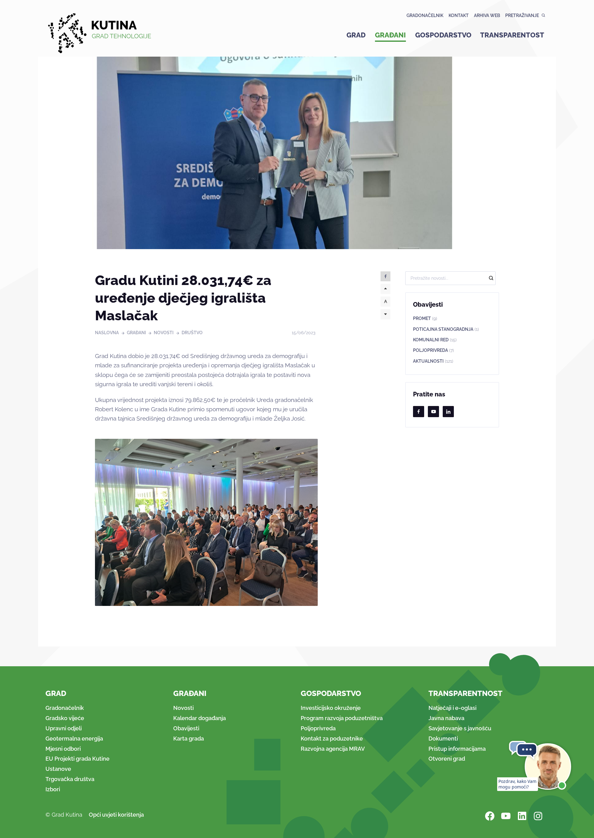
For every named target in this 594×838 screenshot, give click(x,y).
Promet (425, 318)
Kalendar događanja (199, 718)
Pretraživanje (522, 15)
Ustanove (58, 769)
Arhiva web (487, 15)
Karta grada (188, 738)
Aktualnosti (433, 361)
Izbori (52, 789)
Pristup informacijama (457, 748)
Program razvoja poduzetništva (342, 718)
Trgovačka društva (69, 779)
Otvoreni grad (446, 758)
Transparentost (512, 35)
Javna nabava (446, 718)
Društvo (192, 332)
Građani (390, 35)
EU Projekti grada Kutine (77, 758)
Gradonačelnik (425, 15)
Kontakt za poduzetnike (332, 738)
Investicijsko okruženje (331, 708)
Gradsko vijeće (64, 718)
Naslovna (107, 332)
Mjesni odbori (63, 748)
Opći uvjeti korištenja (116, 814)
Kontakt (459, 15)
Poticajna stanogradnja (446, 329)
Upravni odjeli (63, 728)
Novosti (164, 332)
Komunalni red (435, 339)
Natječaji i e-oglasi (452, 708)
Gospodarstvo (443, 35)
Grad (356, 35)
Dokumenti (443, 738)
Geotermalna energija (74, 738)
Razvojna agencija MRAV (333, 748)
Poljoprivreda (433, 350)
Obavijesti (186, 728)
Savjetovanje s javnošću (459, 728)
